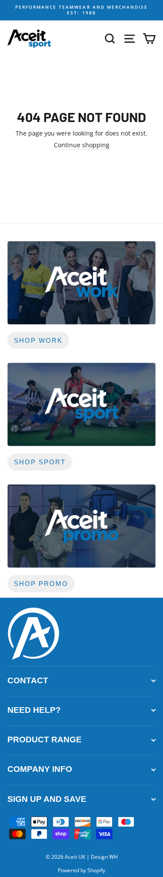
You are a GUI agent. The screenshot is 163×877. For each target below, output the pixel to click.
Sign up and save (46, 799)
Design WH (104, 856)
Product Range (44, 739)
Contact (27, 680)
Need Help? (34, 710)
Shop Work (38, 340)
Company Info (39, 769)
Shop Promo (41, 583)
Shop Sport (40, 462)
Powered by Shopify (81, 870)
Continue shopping (82, 145)
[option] (81, 10)
